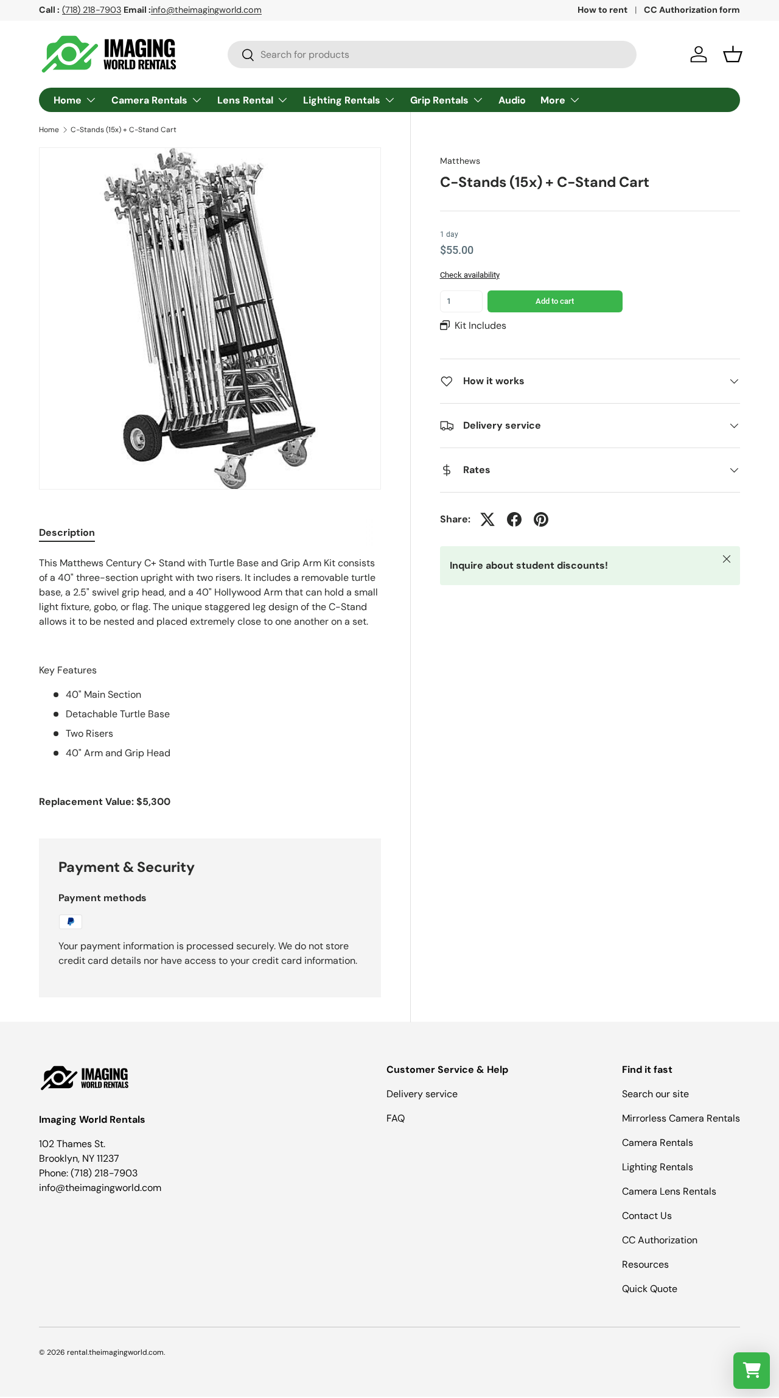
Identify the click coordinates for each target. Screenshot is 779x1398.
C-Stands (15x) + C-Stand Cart (123, 129)
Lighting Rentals (341, 100)
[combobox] (432, 54)
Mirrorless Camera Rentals (681, 1118)
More (552, 100)
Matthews (460, 160)
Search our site (655, 1093)
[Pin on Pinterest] (541, 519)
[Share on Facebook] (514, 519)
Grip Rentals (439, 100)
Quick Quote (649, 1288)
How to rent (602, 9)
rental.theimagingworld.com (115, 1352)
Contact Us (647, 1215)
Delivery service (422, 1093)
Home (68, 100)
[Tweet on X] (487, 519)
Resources (645, 1264)
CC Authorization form (692, 9)
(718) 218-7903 (91, 9)
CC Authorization (659, 1240)
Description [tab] (67, 532)
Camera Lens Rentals (669, 1191)
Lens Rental (245, 100)
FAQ (395, 1118)
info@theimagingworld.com (206, 9)
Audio (512, 100)
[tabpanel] (210, 682)
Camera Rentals (149, 100)
